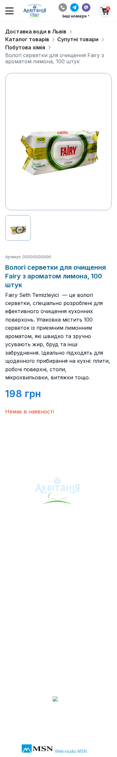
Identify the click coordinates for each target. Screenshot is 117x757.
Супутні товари (77, 39)
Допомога (58, 612)
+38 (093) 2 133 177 (58, 667)
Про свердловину (58, 538)
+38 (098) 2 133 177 (58, 676)
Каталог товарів (27, 39)
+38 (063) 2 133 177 (58, 657)
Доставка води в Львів (35, 32)
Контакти (58, 603)
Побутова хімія (25, 47)
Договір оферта (58, 622)
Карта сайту (58, 557)
